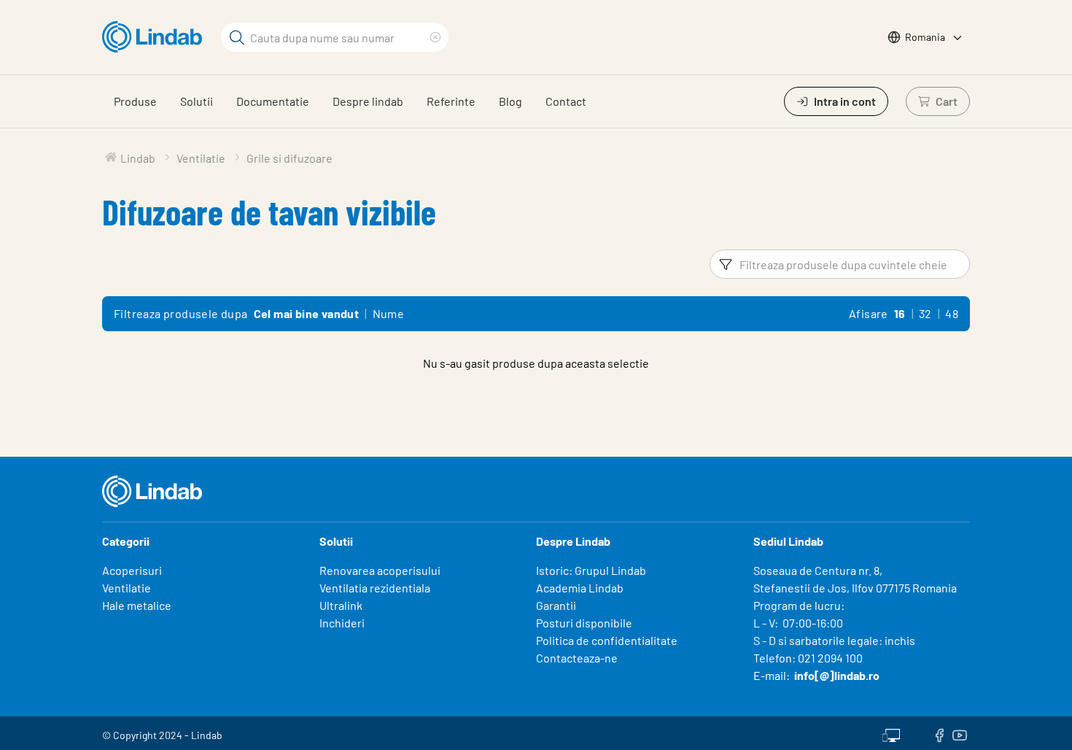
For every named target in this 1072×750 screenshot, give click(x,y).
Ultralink (340, 605)
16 (900, 313)
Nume (389, 313)
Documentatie (272, 101)
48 (951, 313)
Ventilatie (126, 588)
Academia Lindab (580, 588)
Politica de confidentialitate (606, 640)
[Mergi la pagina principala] (155, 37)
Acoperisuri (132, 570)
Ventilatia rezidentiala (374, 588)
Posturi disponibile (584, 623)
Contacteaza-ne (577, 658)
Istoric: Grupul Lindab (591, 570)
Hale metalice (136, 605)
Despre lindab (368, 101)
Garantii (556, 605)
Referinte (451, 101)
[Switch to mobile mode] (891, 733)
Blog (510, 101)
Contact (565, 101)
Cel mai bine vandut (307, 313)
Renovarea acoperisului (379, 570)
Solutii (196, 101)
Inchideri (342, 623)
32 (925, 313)
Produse (135, 101)
